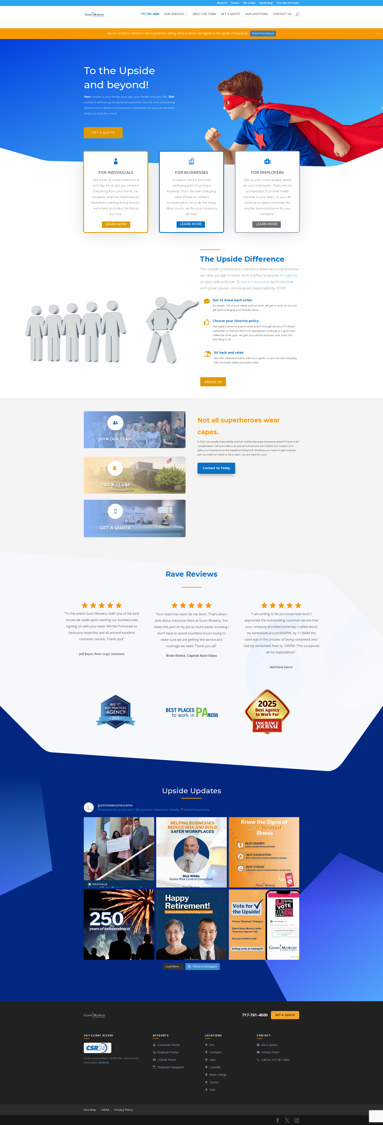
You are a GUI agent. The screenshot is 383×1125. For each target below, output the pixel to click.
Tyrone (214, 1082)
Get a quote (103, 132)
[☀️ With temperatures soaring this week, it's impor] (264, 852)
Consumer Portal (168, 1045)
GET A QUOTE (230, 14)
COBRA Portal (166, 1060)
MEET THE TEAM (204, 14)
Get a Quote (285, 1015)
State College (218, 1075)
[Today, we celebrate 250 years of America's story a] (119, 924)
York (212, 1090)
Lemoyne (215, 1052)
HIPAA (105, 1110)
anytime (104, 1062)
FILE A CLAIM (115, 484)
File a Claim (249, 3)
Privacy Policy (124, 1110)
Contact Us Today (216, 468)
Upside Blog (266, 3)
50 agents (288, 275)
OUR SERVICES (174, 14)
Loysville (214, 1067)
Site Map (90, 1110)
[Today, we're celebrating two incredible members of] (191, 924)
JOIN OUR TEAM (115, 439)
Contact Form (270, 1052)
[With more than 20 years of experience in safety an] (191, 852)
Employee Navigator (170, 1067)
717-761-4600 (150, 14)
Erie (211, 1045)
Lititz (212, 1060)
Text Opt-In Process (287, 3)
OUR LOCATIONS (256, 14)
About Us (222, 3)
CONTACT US (282, 14)
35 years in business (252, 282)
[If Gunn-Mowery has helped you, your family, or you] (264, 924)
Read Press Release (263, 33)
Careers (235, 3)
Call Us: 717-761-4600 (275, 1060)
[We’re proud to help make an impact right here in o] (119, 852)
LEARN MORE (116, 224)
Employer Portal (167, 1052)
